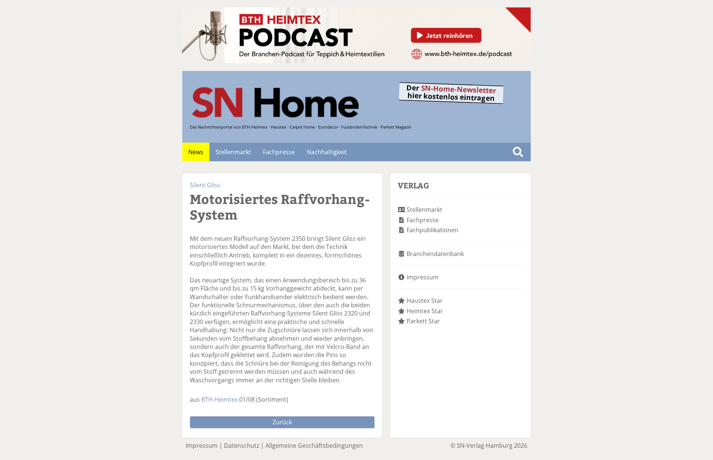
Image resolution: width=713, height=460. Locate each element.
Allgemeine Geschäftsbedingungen (314, 445)
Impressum (423, 277)
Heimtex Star (425, 311)
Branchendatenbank (435, 254)
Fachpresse (279, 152)
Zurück (282, 422)
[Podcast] (356, 61)
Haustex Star (425, 301)
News (196, 152)
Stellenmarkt (233, 152)
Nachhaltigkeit (327, 152)
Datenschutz (241, 445)
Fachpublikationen (432, 230)
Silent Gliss (205, 185)
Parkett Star (423, 321)
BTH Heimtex (219, 399)
